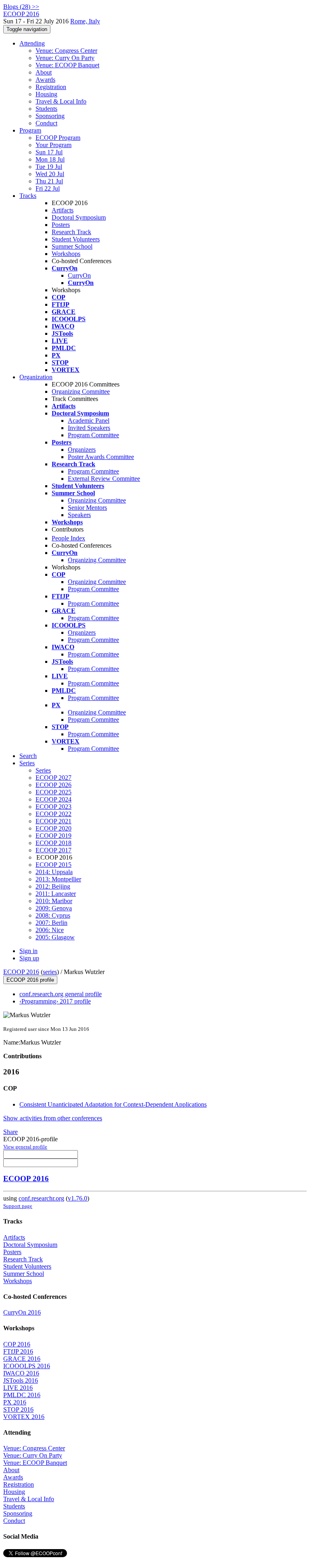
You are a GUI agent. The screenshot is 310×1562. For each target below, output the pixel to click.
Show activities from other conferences (52, 1118)
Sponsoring (50, 115)
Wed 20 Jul (50, 173)
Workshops (66, 253)
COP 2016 (16, 1344)
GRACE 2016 (21, 1358)
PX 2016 (14, 1402)
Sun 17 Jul (49, 152)
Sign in (28, 950)
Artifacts (62, 210)
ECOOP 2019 (53, 835)
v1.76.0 (77, 1198)
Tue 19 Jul (49, 166)
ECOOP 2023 (53, 806)
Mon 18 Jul (50, 159)
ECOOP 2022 (53, 813)
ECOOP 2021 (53, 821)
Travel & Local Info (61, 101)
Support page (17, 1206)
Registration (51, 86)
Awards (45, 79)
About (44, 72)
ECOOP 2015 (53, 864)
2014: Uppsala (54, 871)
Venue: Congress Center (66, 50)
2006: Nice (50, 929)
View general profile (25, 1147)
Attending (32, 43)
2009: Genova (54, 908)
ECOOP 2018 (53, 842)
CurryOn (79, 275)
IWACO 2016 (21, 1373)
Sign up (29, 958)
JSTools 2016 (20, 1380)
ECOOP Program (58, 137)
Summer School (72, 246)
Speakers (79, 514)
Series (43, 770)
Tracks (27, 195)
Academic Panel (88, 420)
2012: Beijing (53, 886)
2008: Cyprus (53, 915)
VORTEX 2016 (23, 1416)
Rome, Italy (85, 21)
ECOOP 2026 (53, 784)
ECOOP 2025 (53, 792)
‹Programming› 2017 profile (55, 1001)
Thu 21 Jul (49, 181)
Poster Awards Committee (101, 456)
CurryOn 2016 (22, 1312)
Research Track (71, 231)
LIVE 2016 (18, 1387)
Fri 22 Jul (48, 188)
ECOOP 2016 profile (30, 980)
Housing (46, 94)
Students (46, 108)
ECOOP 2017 (53, 850)
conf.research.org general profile (60, 994)
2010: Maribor (54, 900)
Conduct (46, 123)
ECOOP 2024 (53, 799)
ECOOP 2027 (53, 777)
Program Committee (93, 435)
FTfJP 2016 (18, 1351)
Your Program (53, 144)
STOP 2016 (18, 1409)
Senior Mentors (87, 507)
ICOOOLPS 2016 (26, 1366)
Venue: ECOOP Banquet (67, 65)
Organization (35, 377)
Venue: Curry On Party (65, 57)
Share (10, 1131)
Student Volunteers (76, 239)
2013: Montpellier (58, 879)
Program (30, 130)
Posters (61, 224)
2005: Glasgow (55, 937)
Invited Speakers (89, 427)
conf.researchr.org (41, 1198)
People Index (68, 538)
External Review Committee (104, 478)
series (50, 971)
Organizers (82, 449)
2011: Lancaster (56, 893)
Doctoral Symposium (79, 217)
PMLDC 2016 (21, 1395)
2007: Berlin (51, 922)
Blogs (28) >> (21, 6)
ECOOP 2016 (21, 971)
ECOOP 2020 (53, 828)
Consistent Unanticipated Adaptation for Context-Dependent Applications (113, 1104)
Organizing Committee (81, 391)
